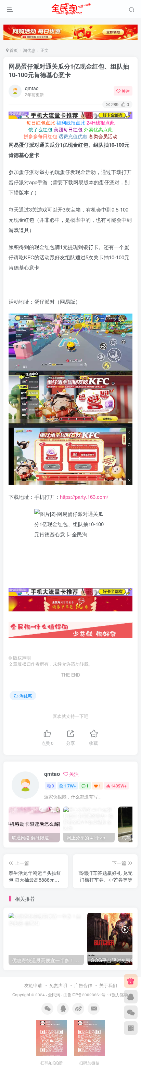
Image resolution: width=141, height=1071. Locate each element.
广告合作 (83, 985)
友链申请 (33, 985)
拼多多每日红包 (40, 136)
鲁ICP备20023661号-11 (89, 994)
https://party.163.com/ (84, 496)
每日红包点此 (40, 122)
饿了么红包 (40, 129)
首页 (13, 50)
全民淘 (54, 994)
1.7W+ (70, 785)
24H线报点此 (101, 122)
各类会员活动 (103, 136)
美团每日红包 (68, 129)
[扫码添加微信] (131, 1012)
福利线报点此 (70, 122)
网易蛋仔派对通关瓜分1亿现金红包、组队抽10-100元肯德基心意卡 (69, 70)
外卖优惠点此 (98, 129)
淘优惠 (29, 50)
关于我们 (108, 985)
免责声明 (58, 985)
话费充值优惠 (73, 136)
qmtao (32, 88)
